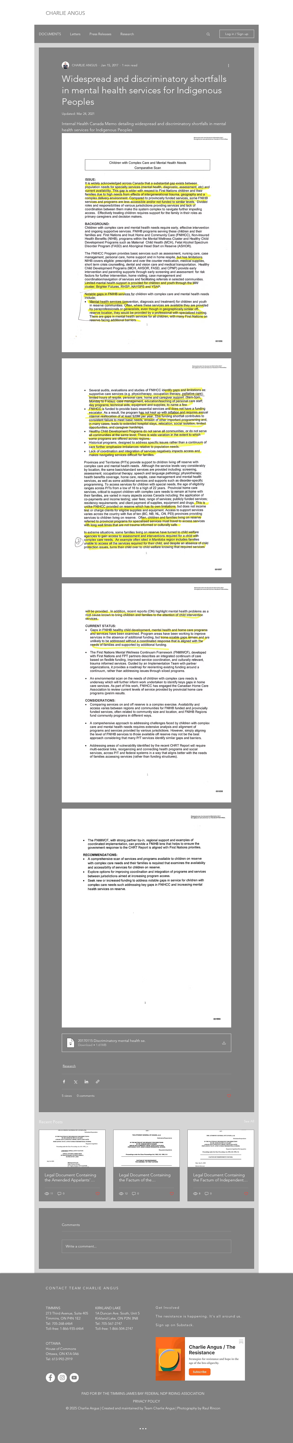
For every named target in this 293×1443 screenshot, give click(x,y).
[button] (208, 34)
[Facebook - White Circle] (50, 1377)
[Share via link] (97, 1081)
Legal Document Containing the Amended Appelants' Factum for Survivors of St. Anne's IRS (70, 1177)
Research (127, 34)
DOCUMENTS (50, 34)
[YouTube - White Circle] (74, 1377)
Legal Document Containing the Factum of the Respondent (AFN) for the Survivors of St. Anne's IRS (145, 1177)
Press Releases (100, 34)
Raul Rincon (211, 1408)
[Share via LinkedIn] (86, 1081)
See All (249, 1121)
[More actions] (228, 65)
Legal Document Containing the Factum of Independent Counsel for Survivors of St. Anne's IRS (219, 1177)
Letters (75, 34)
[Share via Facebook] (64, 1081)
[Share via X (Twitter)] (75, 1081)
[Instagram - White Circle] (62, 1377)
